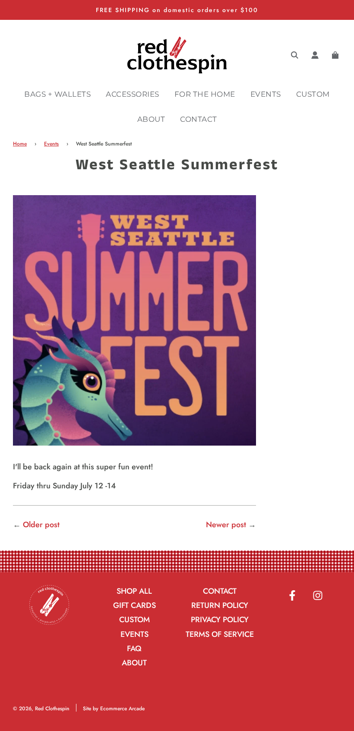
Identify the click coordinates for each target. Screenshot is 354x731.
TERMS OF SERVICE (220, 634)
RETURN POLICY (219, 605)
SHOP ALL (134, 591)
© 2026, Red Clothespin (41, 708)
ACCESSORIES (132, 94)
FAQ (134, 648)
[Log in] (315, 55)
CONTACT (198, 119)
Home (20, 144)
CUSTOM (313, 94)
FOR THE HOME (204, 94)
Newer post (226, 524)
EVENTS (265, 94)
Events (51, 144)
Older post (41, 524)
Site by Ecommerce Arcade (114, 708)
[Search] (294, 55)
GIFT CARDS (134, 605)
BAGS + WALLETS (57, 94)
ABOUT (151, 119)
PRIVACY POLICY (220, 619)
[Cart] (336, 55)
